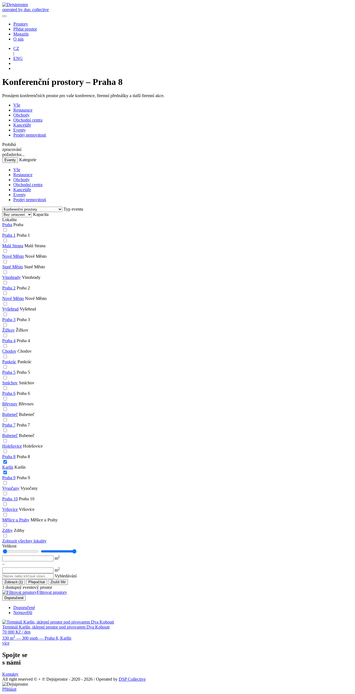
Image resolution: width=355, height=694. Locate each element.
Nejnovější (22, 612)
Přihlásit (9, 689)
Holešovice (12, 446)
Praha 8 (9, 456)
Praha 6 (9, 393)
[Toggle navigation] (4, 16)
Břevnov (9, 404)
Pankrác (9, 361)
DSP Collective (132, 679)
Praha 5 (9, 372)
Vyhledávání (66, 576)
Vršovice (10, 509)
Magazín (21, 34)
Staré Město (12, 266)
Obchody (21, 115)
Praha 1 (9, 235)
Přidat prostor (25, 29)
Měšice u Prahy (15, 520)
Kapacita (41, 214)
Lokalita (9, 219)
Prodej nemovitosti (29, 135)
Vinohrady (11, 277)
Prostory (20, 24)
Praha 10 (10, 498)
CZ (16, 48)
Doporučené (14, 598)
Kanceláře (22, 125)
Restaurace (22, 110)
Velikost (9, 546)
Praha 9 (9, 477)
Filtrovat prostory (52, 592)
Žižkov (8, 330)
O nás (18, 39)
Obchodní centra (27, 120)
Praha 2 (9, 288)
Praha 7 (9, 425)
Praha (7, 224)
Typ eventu (73, 209)
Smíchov (10, 382)
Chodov (9, 351)
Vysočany (10, 488)
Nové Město (13, 256)
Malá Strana (12, 245)
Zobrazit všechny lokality (24, 541)
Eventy (19, 130)
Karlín (7, 467)
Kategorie (27, 159)
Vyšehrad (10, 309)
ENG (18, 58)
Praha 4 (9, 340)
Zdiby (7, 530)
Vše (16, 105)
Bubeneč (10, 414)
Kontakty (10, 674)
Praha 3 (9, 319)
